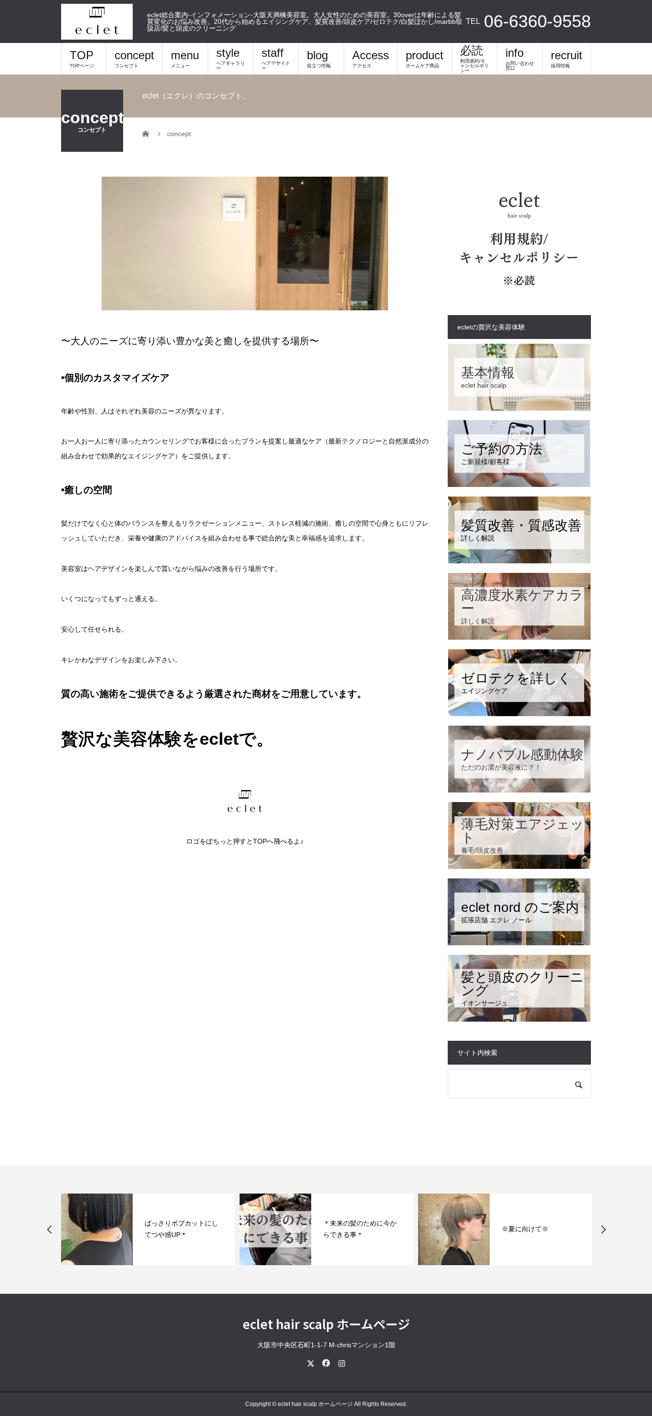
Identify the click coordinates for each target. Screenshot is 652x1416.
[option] (148, 1229)
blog (319, 58)
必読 (474, 58)
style (230, 58)
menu (185, 58)
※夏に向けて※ (525, 1229)
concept (134, 58)
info (519, 58)
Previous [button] (49, 1229)
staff (276, 58)
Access (370, 58)
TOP (82, 58)
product (424, 58)
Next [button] (603, 1229)
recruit (566, 58)
